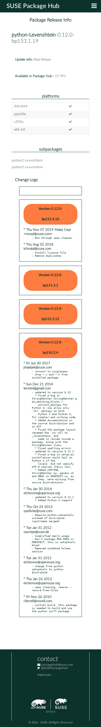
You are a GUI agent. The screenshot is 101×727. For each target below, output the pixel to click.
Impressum (44, 674)
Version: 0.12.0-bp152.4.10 (50, 214)
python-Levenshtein (34, 35)
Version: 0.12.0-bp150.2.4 (50, 347)
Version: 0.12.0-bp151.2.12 (50, 314)
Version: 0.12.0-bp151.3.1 (50, 280)
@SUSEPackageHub (54, 668)
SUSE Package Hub (33, 6)
